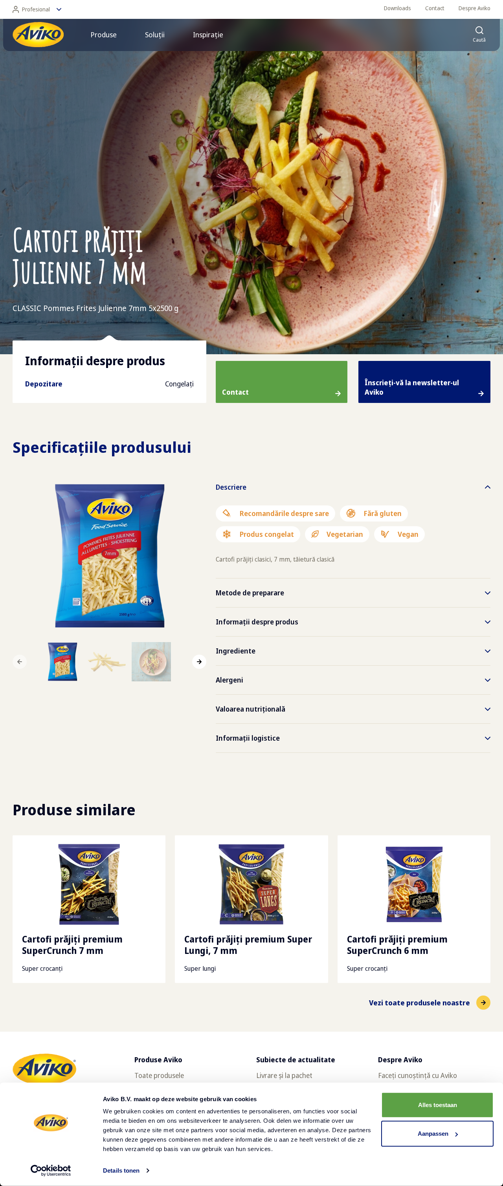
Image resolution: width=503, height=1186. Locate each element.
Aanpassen (433, 1133)
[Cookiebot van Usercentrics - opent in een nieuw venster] (51, 1171)
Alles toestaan (437, 1105)
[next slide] (199, 662)
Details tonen (121, 1170)
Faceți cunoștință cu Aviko (417, 1075)
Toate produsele (159, 1075)
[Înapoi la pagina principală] (38, 34)
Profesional (36, 9)
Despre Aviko (474, 8)
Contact (434, 8)
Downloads (397, 8)
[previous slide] (20, 662)
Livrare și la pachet (284, 1075)
